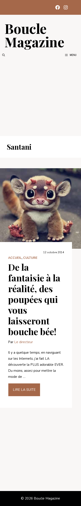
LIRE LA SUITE (24, 389)
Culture (30, 258)
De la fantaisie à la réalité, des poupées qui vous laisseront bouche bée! (34, 299)
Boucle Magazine (34, 34)
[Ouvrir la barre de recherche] (3, 55)
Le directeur (23, 342)
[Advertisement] (40, 96)
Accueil (15, 258)
